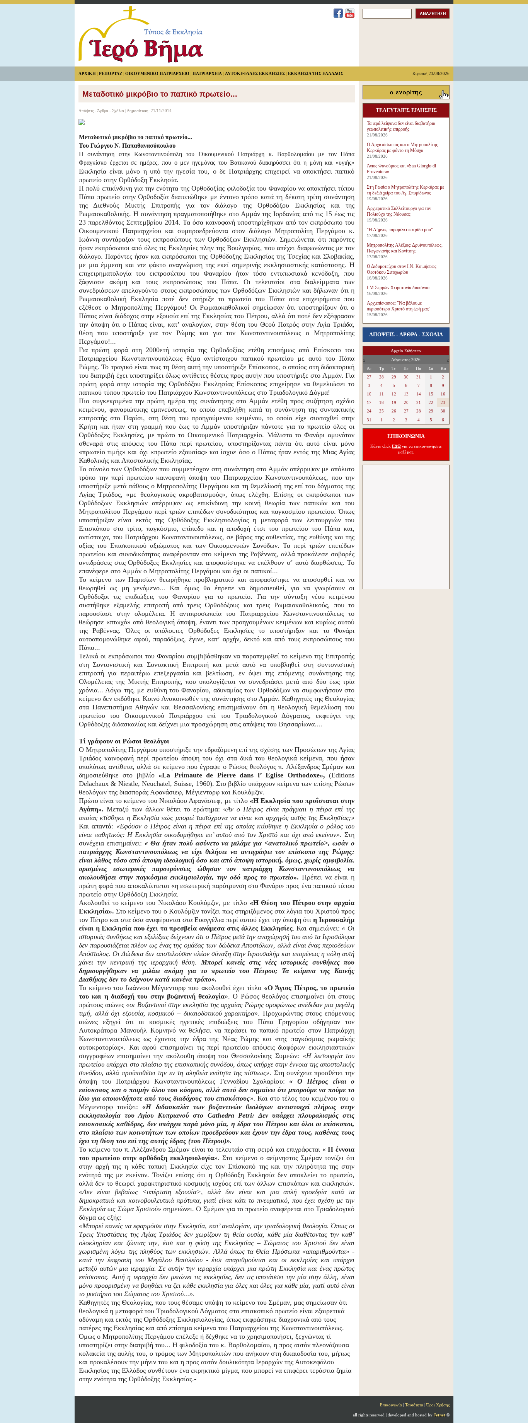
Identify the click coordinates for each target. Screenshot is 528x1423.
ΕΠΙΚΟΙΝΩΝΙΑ (406, 436)
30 (406, 377)
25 (381, 411)
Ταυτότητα (414, 1405)
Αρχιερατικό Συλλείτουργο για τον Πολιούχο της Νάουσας (399, 211)
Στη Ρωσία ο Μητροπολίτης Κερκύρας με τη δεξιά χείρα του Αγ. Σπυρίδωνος (405, 190)
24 (369, 411)
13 (406, 394)
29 (394, 377)
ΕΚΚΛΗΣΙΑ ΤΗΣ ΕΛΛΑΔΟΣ (315, 73)
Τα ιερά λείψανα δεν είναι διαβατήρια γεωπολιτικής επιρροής (401, 126)
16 (443, 394)
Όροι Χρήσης (438, 1405)
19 (394, 402)
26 (394, 411)
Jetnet (439, 1415)
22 (431, 402)
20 (406, 402)
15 (431, 394)
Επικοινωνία (391, 1405)
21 (418, 402)
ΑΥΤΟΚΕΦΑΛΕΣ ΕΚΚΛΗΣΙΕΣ (255, 73)
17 (369, 402)
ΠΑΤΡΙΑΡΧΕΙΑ (207, 73)
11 (381, 394)
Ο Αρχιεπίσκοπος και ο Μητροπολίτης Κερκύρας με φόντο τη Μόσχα (402, 147)
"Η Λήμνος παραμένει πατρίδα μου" (400, 229)
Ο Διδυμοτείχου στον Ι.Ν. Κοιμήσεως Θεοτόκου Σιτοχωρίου (401, 269)
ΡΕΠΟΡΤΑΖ (110, 73)
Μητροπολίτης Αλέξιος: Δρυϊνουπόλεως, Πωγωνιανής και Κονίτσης (405, 248)
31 (418, 377)
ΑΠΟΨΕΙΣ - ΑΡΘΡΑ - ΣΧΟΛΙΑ (406, 334)
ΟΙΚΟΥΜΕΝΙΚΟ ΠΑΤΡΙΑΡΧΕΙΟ (157, 73)
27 (369, 377)
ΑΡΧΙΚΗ (87, 73)
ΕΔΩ (396, 446)
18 (381, 402)
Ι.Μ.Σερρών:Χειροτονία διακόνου (398, 287)
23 (443, 402)
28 (381, 377)
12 (394, 394)
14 (418, 394)
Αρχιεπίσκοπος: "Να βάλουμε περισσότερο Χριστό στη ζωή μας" (399, 306)
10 (369, 394)
